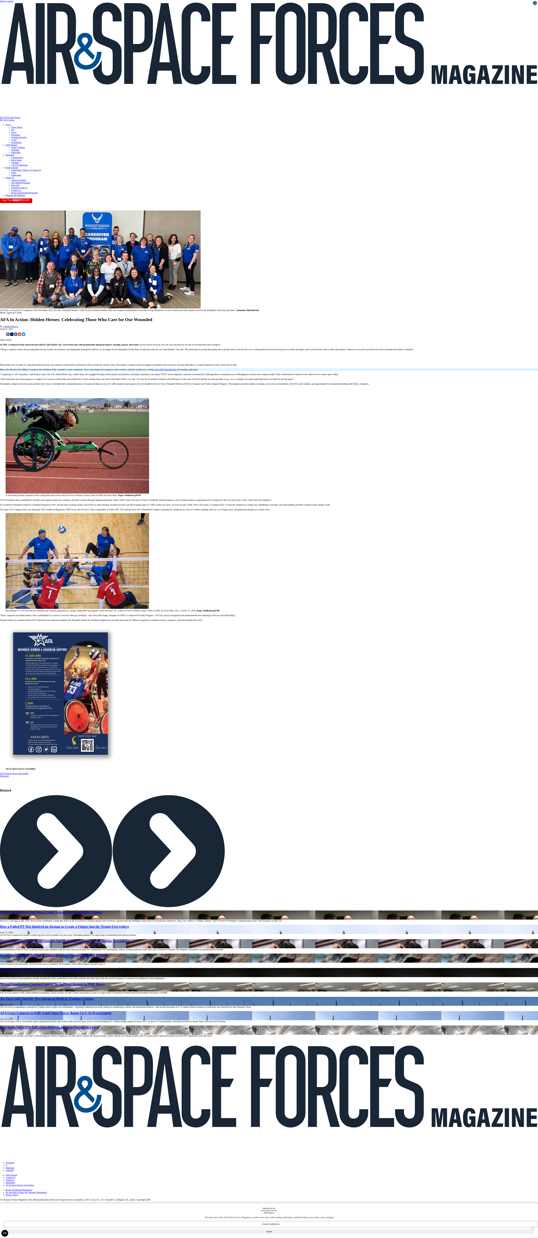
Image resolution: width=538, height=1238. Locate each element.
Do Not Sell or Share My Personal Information (26, 1192)
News (8, 125)
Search (17, 117)
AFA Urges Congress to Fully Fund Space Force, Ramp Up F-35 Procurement (55, 1013)
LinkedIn (10, 1170)
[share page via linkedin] (15, 335)
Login (11, 117)
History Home (12, 167)
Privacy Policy (12, 1195)
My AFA (4, 120)
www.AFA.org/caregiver (165, 369)
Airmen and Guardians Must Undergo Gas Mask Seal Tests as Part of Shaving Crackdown (65, 941)
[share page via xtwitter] (11, 335)
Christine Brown (10, 326)
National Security (19, 137)
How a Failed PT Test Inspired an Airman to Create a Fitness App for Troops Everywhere (64, 926)
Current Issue (17, 157)
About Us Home (18, 180)
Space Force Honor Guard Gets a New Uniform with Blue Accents (47, 970)
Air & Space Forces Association (14, 773)
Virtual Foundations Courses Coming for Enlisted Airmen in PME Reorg (52, 984)
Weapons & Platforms (15, 195)
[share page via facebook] (8, 335)
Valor (13, 172)
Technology (16, 142)
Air (12, 130)
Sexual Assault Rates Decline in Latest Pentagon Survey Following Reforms (54, 955)
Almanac (15, 162)
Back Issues (16, 160)
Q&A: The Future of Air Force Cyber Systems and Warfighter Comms (51, 912)
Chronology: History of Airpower (26, 170)
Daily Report (11, 145)
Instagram (10, 1168)
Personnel (15, 135)
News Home (16, 127)
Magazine (10, 155)
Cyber (14, 140)
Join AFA (4, 117)
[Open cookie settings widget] (4, 1233)
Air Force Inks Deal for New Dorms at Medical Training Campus (47, 998)
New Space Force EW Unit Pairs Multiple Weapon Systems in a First (49, 1027)
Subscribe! (16, 152)
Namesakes (16, 175)
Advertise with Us (19, 188)
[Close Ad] (533, 1228)
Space (14, 132)
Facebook (10, 1163)
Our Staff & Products (20, 183)
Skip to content (6, 1)
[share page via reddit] (19, 335)
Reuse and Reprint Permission (24, 193)
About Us (10, 177)
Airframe (15, 150)
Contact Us (16, 190)
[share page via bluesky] (23, 335)
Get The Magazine (19, 165)
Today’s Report (18, 147)
